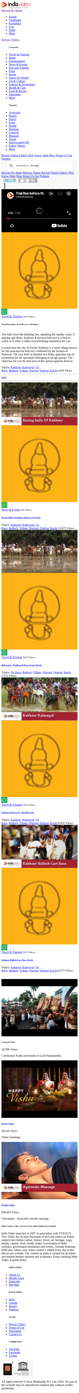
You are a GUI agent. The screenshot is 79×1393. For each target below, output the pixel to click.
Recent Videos (9, 155)
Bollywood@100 (19, 142)
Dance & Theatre (19, 77)
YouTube (14, 1349)
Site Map (14, 1284)
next (3, 377)
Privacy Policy (17, 1324)
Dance (12, 119)
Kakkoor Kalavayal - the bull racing (17, 812)
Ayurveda (14, 112)
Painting (13, 1309)
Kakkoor (16, 367)
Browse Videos (10, 39)
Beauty (13, 115)
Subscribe (14, 1281)
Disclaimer (15, 1331)
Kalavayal (28, 367)
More (12, 33)
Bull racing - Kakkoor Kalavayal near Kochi (21, 665)
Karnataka (15, 23)
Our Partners (42, 176)
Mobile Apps (16, 1278)
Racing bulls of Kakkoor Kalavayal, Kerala (21, 517)
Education (15, 94)
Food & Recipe (18, 91)
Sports (12, 74)
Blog (52, 155)
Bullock (13, 370)
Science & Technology (22, 84)
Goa (11, 26)
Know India (42, 155)
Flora (12, 71)
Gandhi (13, 1302)
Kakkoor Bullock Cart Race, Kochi (17, 960)
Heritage (14, 129)
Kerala (13, 16)
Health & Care (17, 87)
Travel (12, 139)
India (12, 1299)
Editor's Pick (26, 155)
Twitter (13, 1355)
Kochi (53, 370)
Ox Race (16, 672)
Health (13, 125)
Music (12, 57)
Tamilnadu (15, 20)
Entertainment (17, 61)
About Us (61, 155)
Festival (44, 370)
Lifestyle (14, 132)
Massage (14, 135)
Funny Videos (17, 145)
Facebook (14, 1352)
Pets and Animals (19, 67)
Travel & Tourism (19, 54)
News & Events (18, 64)
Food (12, 122)
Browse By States (11, 10)
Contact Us (15, 1334)
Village (23, 370)
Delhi (12, 30)
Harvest (33, 370)
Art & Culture (17, 81)
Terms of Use (16, 1327)
